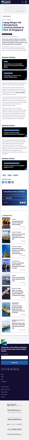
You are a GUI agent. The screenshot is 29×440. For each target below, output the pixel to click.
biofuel (4, 175)
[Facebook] (20, 202)
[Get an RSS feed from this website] (18, 369)
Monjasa (9, 175)
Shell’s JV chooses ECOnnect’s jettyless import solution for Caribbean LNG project (18, 293)
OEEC (2, 376)
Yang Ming (15, 175)
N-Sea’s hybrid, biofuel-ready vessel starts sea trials (18, 279)
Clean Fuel (9, 19)
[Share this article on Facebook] (9, 182)
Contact (3, 397)
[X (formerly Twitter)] (23, 202)
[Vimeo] (11, 369)
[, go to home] (6, 2)
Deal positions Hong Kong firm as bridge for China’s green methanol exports (18, 251)
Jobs (2, 379)
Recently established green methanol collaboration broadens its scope (18, 265)
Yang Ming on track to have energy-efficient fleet (12, 76)
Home (3, 19)
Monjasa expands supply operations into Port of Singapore (14, 133)
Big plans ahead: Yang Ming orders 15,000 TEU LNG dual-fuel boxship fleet (18, 325)
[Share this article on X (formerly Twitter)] (6, 182)
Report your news (5, 389)
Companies (3, 381)
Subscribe (9, 198)
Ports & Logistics (7, 34)
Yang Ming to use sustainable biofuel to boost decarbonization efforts (14, 65)
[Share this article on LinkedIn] (3, 182)
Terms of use (4, 394)
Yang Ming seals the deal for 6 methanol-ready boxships (17, 223)
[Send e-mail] (14, 369)
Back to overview (7, 16)
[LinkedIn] (25, 202)
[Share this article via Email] (13, 182)
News (2, 374)
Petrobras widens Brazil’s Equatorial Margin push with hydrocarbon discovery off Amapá (18, 309)
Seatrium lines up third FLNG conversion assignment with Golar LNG (18, 236)
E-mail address (4, 354)
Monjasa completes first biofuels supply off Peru (14, 166)
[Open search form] (22, 2)
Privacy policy (4, 392)
